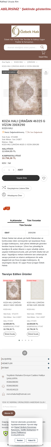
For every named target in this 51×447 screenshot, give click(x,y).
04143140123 (12, 389)
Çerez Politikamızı (18, 432)
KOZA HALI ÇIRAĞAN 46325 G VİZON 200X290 (20, 145)
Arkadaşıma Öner (14, 195)
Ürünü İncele (10, 334)
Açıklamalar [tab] (16, 220)
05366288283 (12, 382)
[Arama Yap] (42, 47)
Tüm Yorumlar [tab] (34, 220)
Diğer (11, 142)
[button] (19, 340)
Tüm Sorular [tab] (25, 225)
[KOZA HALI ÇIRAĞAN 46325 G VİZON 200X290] (25, 92)
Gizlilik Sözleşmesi (28, 430)
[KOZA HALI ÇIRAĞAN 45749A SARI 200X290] (37, 289)
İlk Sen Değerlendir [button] (35, 132)
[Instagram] (24, 353)
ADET (20, 170)
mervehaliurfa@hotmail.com (19, 394)
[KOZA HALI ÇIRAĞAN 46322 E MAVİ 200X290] (13, 289)
